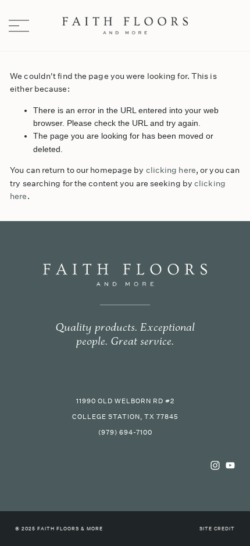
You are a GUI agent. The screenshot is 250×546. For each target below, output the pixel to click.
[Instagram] (215, 465)
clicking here (171, 170)
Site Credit (217, 529)
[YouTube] (230, 465)
